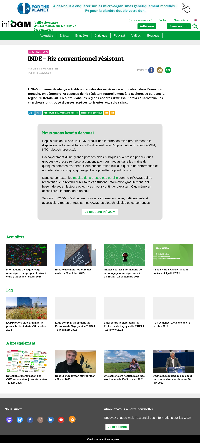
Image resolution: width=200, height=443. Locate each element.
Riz (106, 112)
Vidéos (136, 35)
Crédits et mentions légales (103, 439)
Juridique (101, 35)
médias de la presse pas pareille (95, 177)
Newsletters (181, 20)
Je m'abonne (117, 426)
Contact (163, 20)
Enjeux (64, 35)
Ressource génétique (91, 112)
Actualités (46, 35)
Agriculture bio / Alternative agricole (61, 112)
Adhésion (147, 26)
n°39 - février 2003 (38, 52)
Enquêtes (81, 35)
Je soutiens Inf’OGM (100, 211)
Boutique (153, 35)
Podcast (119, 35)
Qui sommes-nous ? (140, 20)
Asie (31, 112)
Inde (38, 112)
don (179, 26)
